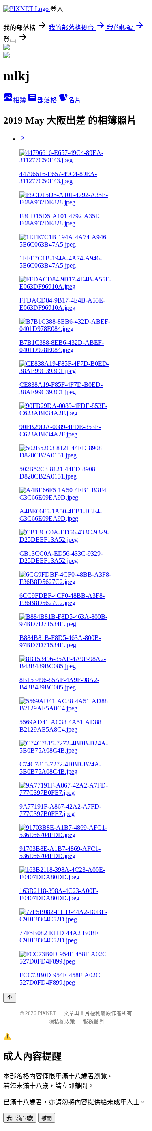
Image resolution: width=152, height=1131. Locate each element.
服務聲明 (93, 1021)
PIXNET (47, 1013)
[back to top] (9, 998)
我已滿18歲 (19, 1118)
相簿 (20, 100)
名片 (74, 100)
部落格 (47, 100)
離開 (46, 1118)
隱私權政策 (62, 1021)
